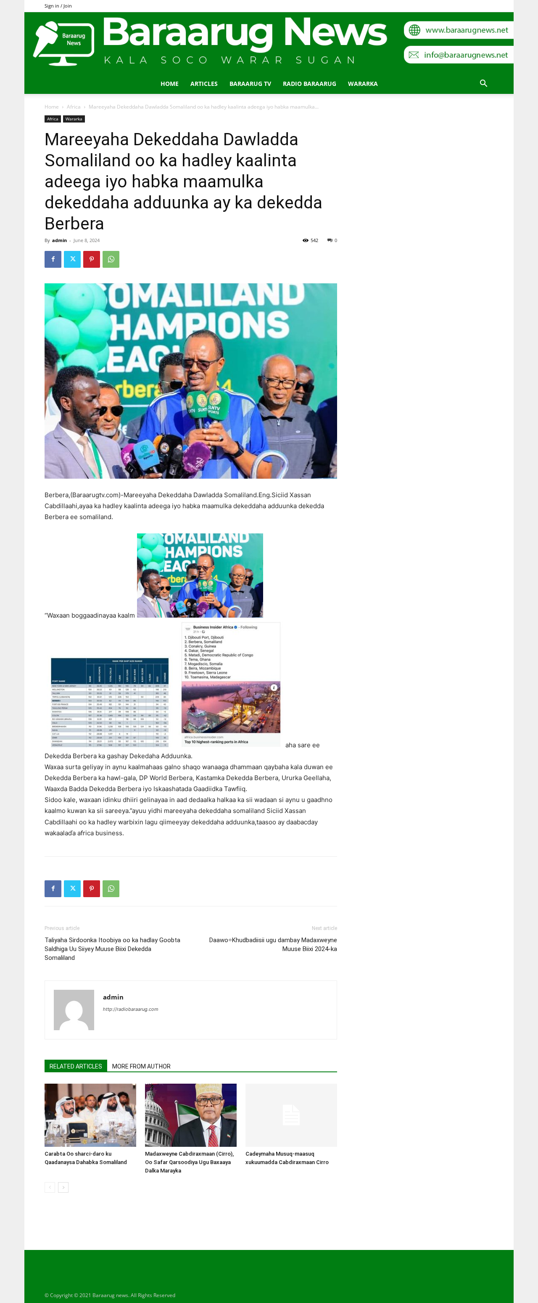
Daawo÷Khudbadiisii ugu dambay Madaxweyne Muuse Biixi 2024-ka (273, 944)
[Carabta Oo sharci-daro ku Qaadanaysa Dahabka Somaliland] (90, 1115)
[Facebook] (53, 259)
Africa (74, 106)
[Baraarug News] (269, 43)
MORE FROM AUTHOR (141, 1066)
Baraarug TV (250, 84)
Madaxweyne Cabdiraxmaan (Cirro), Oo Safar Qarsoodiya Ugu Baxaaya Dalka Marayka (189, 1162)
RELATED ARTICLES (76, 1066)
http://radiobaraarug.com (130, 1009)
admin (59, 240)
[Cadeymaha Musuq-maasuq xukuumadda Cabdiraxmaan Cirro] (291, 1115)
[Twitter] (72, 259)
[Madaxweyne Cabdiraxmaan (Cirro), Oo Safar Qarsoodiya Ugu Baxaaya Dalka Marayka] (191, 1115)
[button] (483, 84)
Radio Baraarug (309, 84)
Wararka (363, 84)
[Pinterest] (91, 259)
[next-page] (63, 1187)
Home (170, 84)
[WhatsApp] (111, 259)
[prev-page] (50, 1187)
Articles (204, 84)
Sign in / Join (58, 6)
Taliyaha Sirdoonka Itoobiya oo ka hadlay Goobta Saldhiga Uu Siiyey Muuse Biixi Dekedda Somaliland (112, 949)
